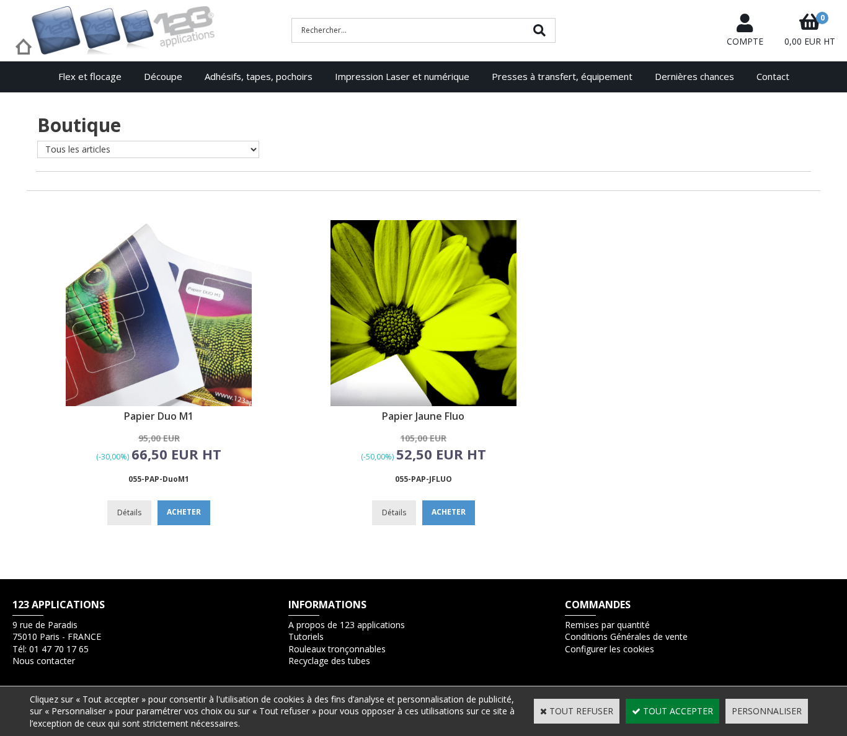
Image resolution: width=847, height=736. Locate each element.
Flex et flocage (90, 76)
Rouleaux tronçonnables (337, 649)
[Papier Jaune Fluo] (423, 403)
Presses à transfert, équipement (562, 76)
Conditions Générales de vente (626, 636)
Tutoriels (306, 636)
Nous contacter (43, 661)
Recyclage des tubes (329, 661)
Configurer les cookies (609, 649)
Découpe (163, 76)
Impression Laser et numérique (402, 76)
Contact (772, 76)
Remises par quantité (607, 625)
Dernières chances (694, 76)
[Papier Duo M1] (159, 403)
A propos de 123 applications (346, 625)
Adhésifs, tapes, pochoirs (259, 76)
